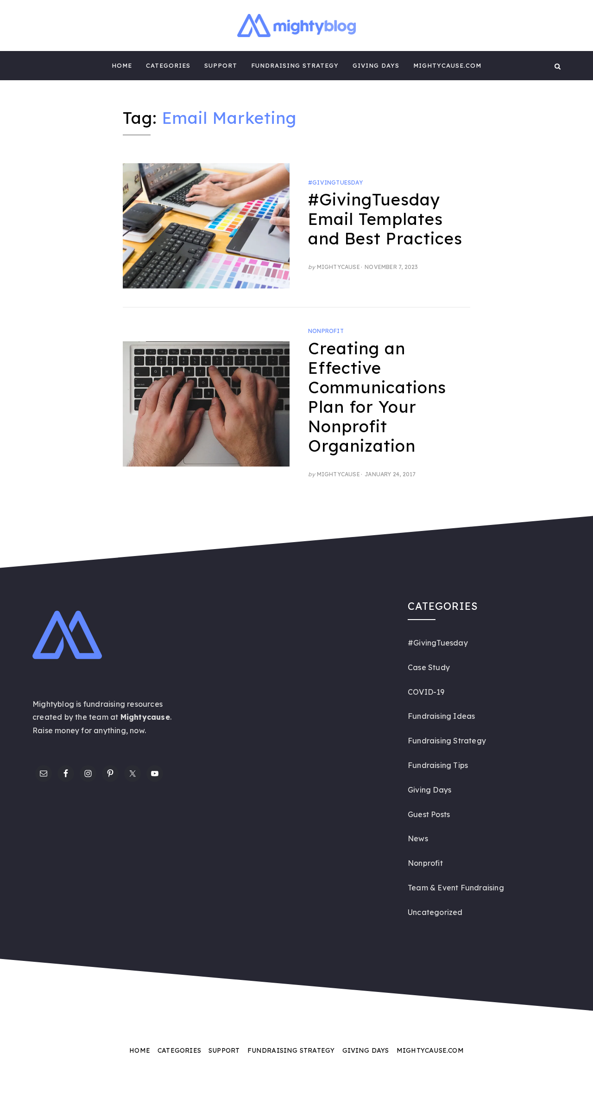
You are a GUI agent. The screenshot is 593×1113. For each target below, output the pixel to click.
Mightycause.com (447, 65)
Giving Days (376, 65)
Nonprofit (326, 330)
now (137, 730)
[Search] (558, 65)
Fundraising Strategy (295, 65)
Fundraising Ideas (441, 716)
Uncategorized (435, 912)
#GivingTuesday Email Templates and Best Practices (385, 219)
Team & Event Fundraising (456, 887)
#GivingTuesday (335, 182)
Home (122, 65)
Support (220, 65)
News (418, 838)
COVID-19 (426, 692)
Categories (168, 65)
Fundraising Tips (438, 765)
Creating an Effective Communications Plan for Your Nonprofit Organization (377, 397)
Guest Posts (429, 814)
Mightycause (338, 266)
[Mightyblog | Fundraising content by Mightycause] (35, 65)
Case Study (429, 667)
